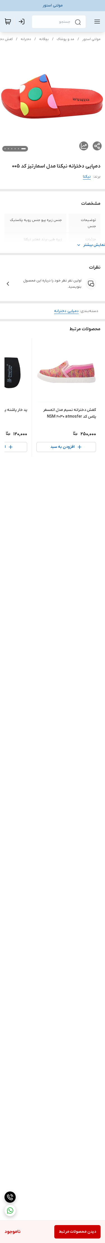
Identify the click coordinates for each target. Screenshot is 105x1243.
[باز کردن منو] (96, 21)
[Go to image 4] (11, 148)
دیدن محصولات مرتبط (77, 1231)
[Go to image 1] (23, 148)
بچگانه (44, 39)
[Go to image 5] (8, 148)
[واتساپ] (10, 1210)
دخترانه (26, 39)
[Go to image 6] (5, 148)
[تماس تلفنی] (10, 1197)
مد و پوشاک (65, 39)
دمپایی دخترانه (66, 311)
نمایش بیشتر (94, 245)
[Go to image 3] (15, 148)
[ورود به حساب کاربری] (22, 21)
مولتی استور (91, 39)
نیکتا (87, 176)
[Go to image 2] (18, 148)
